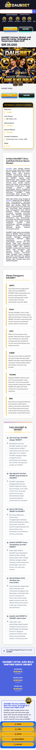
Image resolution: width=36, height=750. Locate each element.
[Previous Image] (1, 65)
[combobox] (16, 11)
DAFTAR (26, 29)
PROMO (19, 724)
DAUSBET (9, 168)
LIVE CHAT (19, 744)
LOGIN (10, 29)
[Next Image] (34, 65)
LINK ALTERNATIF (19, 739)
